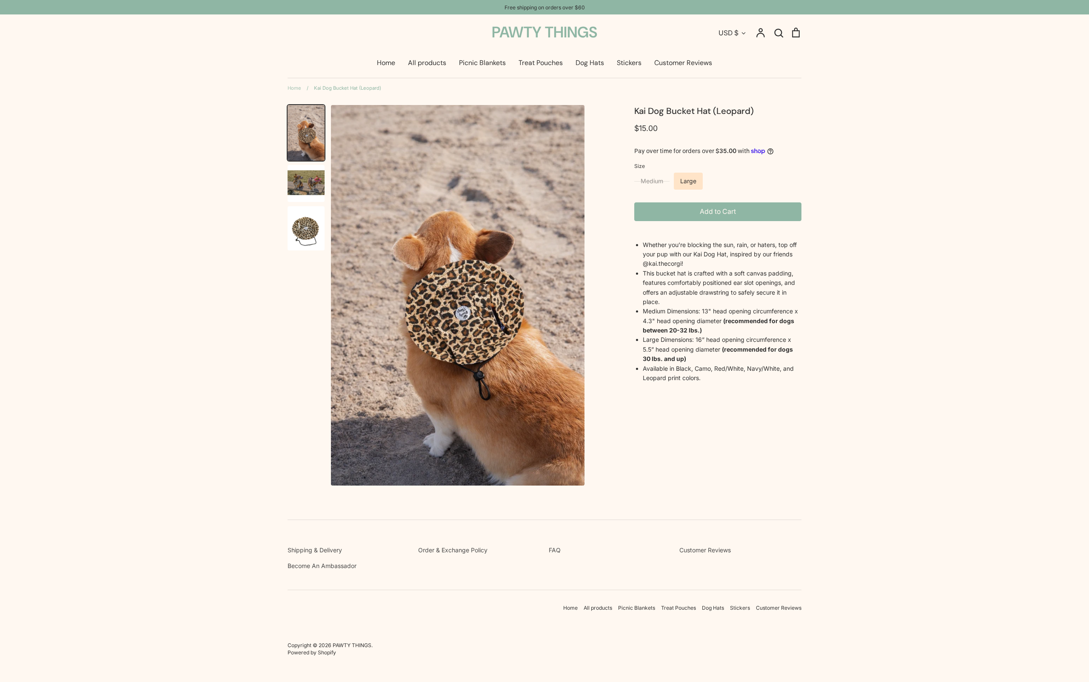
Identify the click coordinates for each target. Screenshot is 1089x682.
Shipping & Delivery (315, 550)
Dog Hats (590, 62)
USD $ (728, 33)
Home (386, 62)
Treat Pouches (541, 62)
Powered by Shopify (312, 652)
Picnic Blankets (482, 62)
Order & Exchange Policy (452, 550)
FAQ (555, 550)
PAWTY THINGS (544, 32)
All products (427, 62)
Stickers (629, 62)
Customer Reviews (683, 62)
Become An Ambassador (322, 565)
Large (688, 181)
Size (639, 166)
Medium (652, 181)
